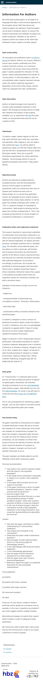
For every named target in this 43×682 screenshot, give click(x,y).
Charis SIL (22, 394)
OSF (30, 115)
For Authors (7, 652)
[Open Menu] (2, 2)
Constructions (11, 2)
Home (4, 7)
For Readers (7, 649)
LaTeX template (33, 385)
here (17, 145)
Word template (11, 391)
